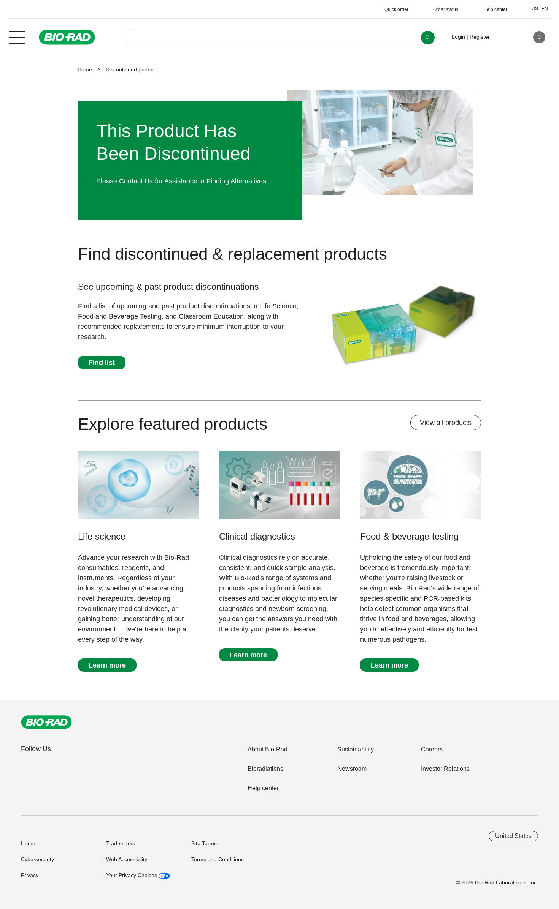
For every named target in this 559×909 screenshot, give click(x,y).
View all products (446, 422)
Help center (263, 788)
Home (85, 69)
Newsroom (352, 768)
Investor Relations (445, 768)
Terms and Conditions (217, 859)
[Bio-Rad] (46, 722)
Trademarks (120, 843)
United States (513, 836)
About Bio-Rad (267, 749)
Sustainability (355, 749)
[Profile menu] (506, 37)
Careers (432, 749)
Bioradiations (265, 768)
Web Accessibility (126, 859)
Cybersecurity (37, 859)
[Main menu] (17, 36)
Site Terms (204, 843)
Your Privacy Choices (132, 875)
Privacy (29, 875)
